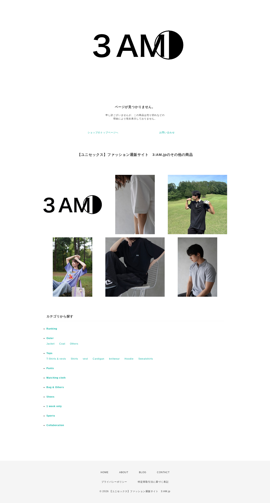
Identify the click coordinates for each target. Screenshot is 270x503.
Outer (50, 338)
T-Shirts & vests (56, 358)
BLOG (142, 472)
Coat (62, 343)
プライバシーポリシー (114, 481)
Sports (50, 415)
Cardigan (98, 358)
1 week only (54, 406)
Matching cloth (56, 377)
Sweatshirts (145, 358)
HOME (105, 472)
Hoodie (129, 358)
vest (85, 358)
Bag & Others (55, 387)
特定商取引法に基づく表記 (153, 481)
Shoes (50, 396)
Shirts (74, 358)
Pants (50, 368)
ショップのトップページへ (103, 132)
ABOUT (123, 472)
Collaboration (55, 425)
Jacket (50, 343)
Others (74, 343)
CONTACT (163, 472)
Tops (49, 353)
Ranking (51, 328)
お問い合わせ (167, 132)
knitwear (114, 358)
